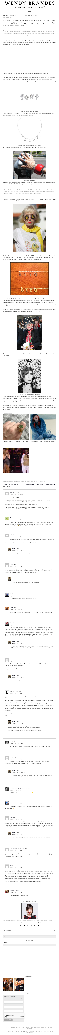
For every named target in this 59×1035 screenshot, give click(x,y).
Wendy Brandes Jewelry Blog (29, 3)
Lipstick (12, 817)
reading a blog (27, 77)
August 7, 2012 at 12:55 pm (19, 550)
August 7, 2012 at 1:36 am (16, 494)
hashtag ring (15, 147)
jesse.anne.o (13, 492)
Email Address (7, 1000)
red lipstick (29, 481)
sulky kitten (12, 534)
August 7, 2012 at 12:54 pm (19, 643)
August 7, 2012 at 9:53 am (16, 595)
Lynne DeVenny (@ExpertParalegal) (18, 788)
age (8, 481)
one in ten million (47, 396)
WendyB (14, 548)
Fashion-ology (20, 401)
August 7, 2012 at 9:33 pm (16, 758)
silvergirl (12, 757)
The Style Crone (14, 593)
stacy (11, 801)
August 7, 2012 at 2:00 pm (18, 723)
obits (25, 481)
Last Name (6, 1009)
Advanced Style (42, 182)
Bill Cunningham (33, 396)
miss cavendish (13, 659)
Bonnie (11, 607)
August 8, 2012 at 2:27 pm (18, 772)
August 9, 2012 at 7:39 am (16, 867)
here (34, 353)
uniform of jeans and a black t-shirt (31, 300)
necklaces (22, 481)
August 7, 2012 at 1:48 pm (16, 693)
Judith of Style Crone (41, 147)
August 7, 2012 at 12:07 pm (16, 661)
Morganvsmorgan (14, 517)
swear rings (33, 481)
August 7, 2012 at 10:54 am (16, 624)
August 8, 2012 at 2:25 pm (18, 834)
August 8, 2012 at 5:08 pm (16, 850)
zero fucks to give (42, 255)
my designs (18, 481)
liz (10, 865)
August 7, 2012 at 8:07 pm (16, 743)
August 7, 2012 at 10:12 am (16, 609)
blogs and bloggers (12, 481)
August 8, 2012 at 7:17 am (16, 819)
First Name (6, 1004)
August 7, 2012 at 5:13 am (16, 536)
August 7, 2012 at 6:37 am (16, 566)
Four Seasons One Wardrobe (17, 848)
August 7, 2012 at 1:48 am (16, 519)
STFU (52, 257)
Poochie (12, 564)
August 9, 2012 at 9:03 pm (16, 892)
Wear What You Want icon (40, 481)
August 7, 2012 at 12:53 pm (19, 677)
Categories (5, 942)
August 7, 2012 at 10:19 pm (16, 790)
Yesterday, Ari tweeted (8, 199)
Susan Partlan (13, 890)
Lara (11, 741)
